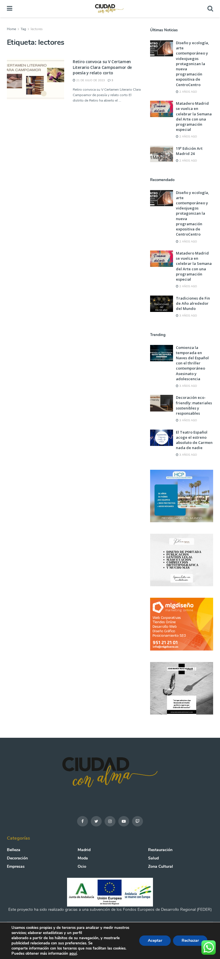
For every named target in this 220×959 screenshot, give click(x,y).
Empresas (16, 866)
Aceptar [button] (155, 940)
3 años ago (187, 316)
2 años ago (187, 92)
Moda (83, 858)
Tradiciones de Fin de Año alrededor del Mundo (193, 303)
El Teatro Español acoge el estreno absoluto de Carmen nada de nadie (194, 440)
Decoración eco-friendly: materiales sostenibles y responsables (194, 405)
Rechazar (190, 940)
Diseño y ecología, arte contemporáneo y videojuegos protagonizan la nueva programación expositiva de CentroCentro (192, 63)
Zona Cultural (160, 866)
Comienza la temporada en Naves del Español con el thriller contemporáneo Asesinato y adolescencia (192, 363)
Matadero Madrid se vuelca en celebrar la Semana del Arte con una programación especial (194, 116)
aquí (73, 953)
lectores (37, 29)
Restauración (160, 850)
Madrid (84, 850)
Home (11, 29)
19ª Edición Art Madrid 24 (189, 151)
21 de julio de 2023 (90, 80)
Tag (23, 29)
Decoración (17, 858)
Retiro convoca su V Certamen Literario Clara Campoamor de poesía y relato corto (102, 67)
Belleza (13, 850)
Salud (153, 858)
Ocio (82, 866)
